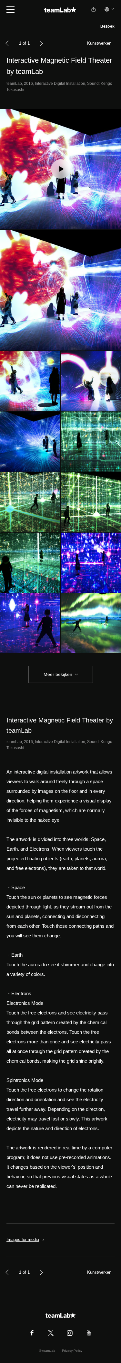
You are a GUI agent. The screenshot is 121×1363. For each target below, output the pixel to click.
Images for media (22, 1239)
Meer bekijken (58, 674)
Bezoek (107, 26)
